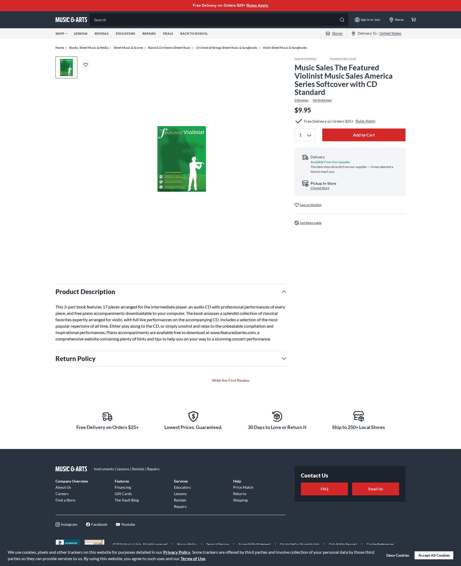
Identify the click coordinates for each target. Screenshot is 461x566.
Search (100, 19)
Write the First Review (230, 380)
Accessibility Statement (255, 544)
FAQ (324, 489)
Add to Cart (364, 134)
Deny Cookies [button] (397, 555)
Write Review (322, 100)
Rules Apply (257, 5)
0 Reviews (301, 100)
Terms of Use (193, 558)
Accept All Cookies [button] (434, 555)
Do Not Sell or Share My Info (299, 544)
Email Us (375, 489)
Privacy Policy (176, 552)
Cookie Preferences (380, 544)
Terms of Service (217, 544)
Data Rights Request (343, 544)
